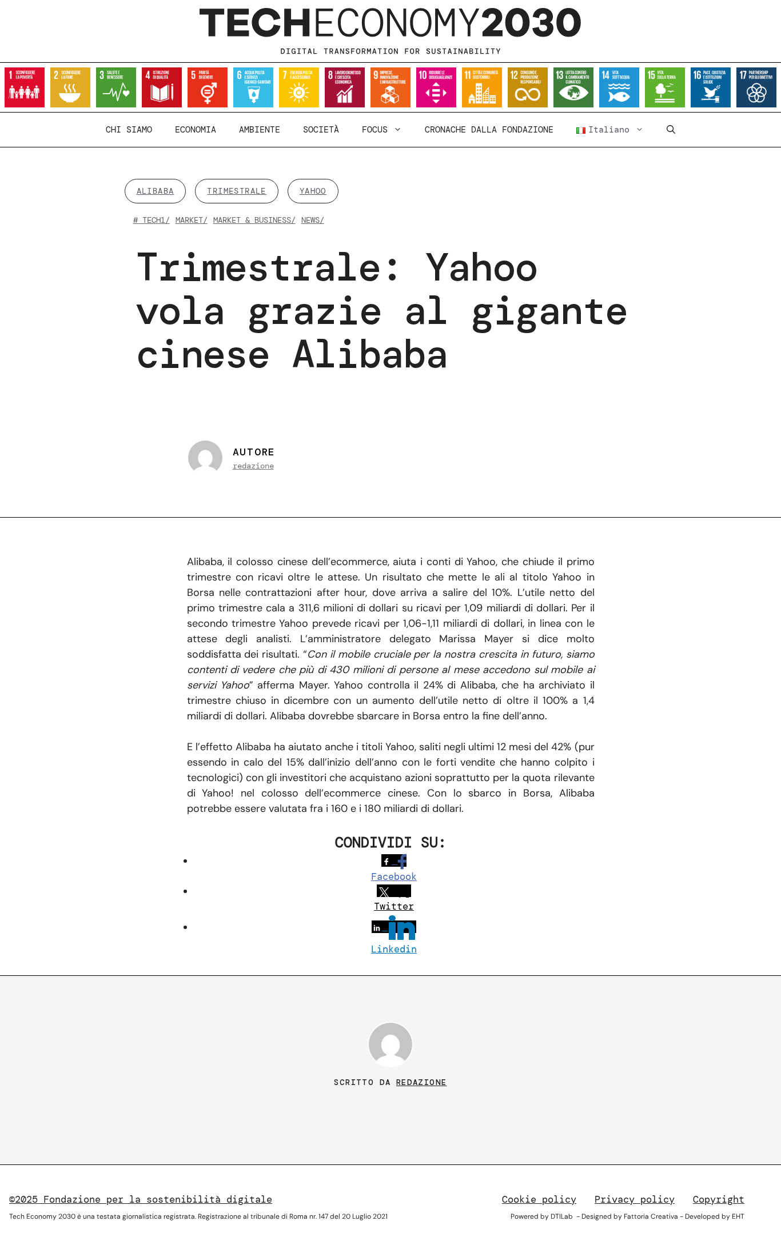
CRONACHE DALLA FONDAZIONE (489, 129)
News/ (312, 220)
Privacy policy (635, 1199)
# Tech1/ (151, 220)
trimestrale (236, 191)
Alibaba (155, 191)
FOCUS (375, 129)
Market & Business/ (254, 220)
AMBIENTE (259, 129)
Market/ (192, 220)
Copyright (718, 1199)
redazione (253, 466)
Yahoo (313, 191)
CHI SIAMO (129, 129)
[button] (671, 130)
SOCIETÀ (321, 129)
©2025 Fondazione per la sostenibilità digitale (140, 1199)
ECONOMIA (195, 129)
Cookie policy (539, 1199)
